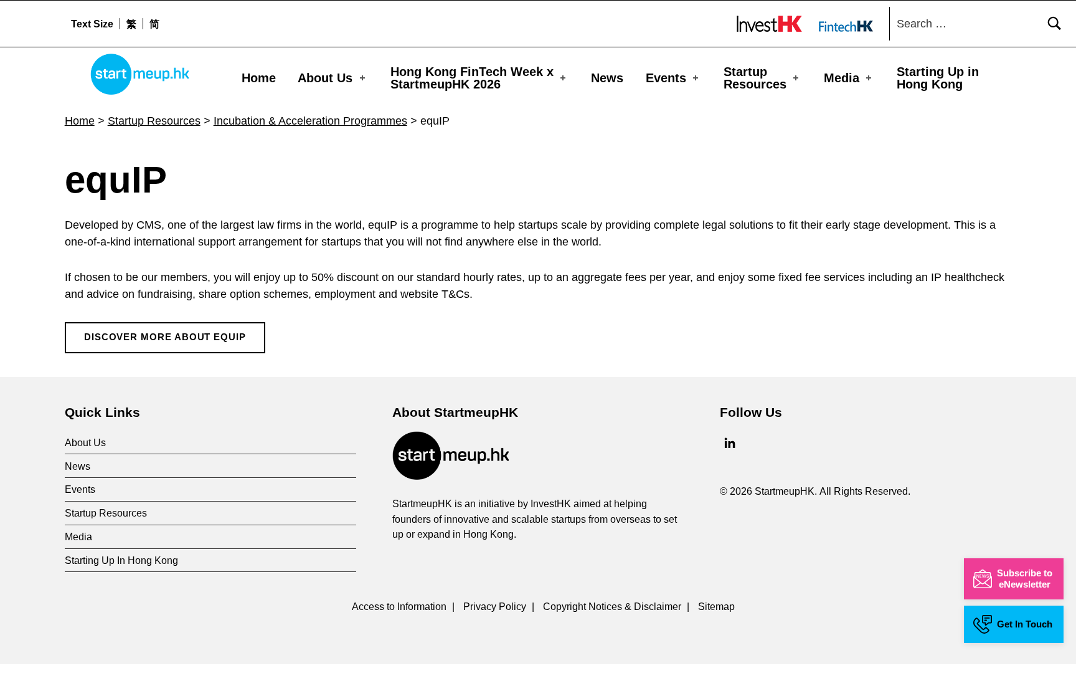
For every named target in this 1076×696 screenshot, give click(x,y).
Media (841, 78)
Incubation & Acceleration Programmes (310, 121)
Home (259, 78)
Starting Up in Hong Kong (938, 78)
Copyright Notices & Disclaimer (612, 606)
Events (666, 78)
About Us (325, 78)
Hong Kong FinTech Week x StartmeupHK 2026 (472, 78)
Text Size (92, 23)
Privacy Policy (494, 606)
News (607, 78)
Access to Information (399, 606)
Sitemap (716, 606)
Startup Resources (755, 78)
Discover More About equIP (165, 337)
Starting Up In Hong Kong (121, 560)
